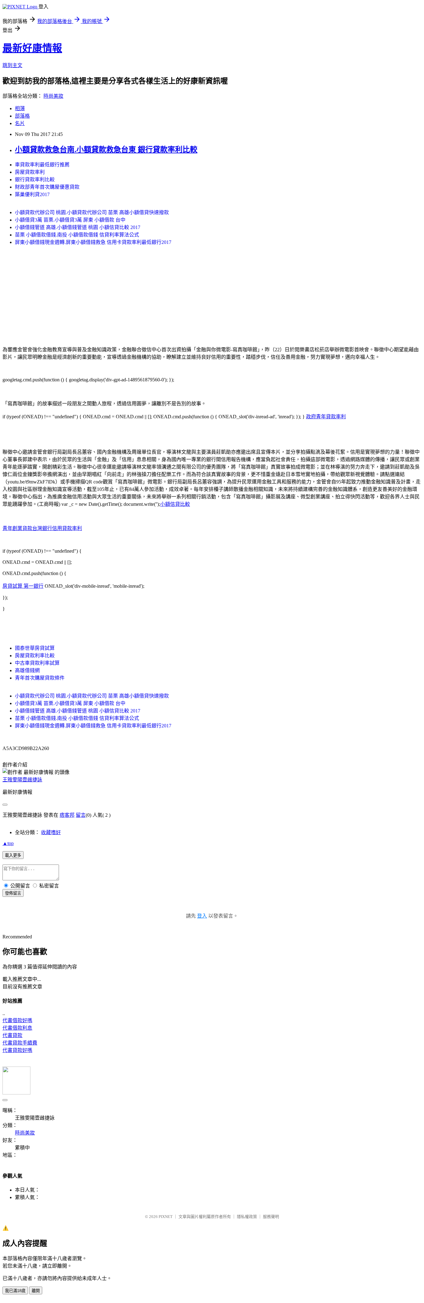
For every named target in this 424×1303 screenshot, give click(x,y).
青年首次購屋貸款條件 (40, 678)
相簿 (20, 108)
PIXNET (166, 1216)
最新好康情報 (32, 48)
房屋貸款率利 (30, 172)
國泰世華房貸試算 (35, 648)
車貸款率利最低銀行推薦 (42, 164)
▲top (8, 843)
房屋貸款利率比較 (35, 655)
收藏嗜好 (51, 832)
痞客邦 (67, 815)
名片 (20, 123)
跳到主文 (12, 65)
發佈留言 (13, 893)
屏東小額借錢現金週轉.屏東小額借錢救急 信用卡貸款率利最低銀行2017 (93, 242)
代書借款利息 (17, 1028)
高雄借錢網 (27, 670)
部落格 (22, 116)
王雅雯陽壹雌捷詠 (22, 779)
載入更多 (13, 855)
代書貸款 (12, 1035)
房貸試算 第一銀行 (22, 586)
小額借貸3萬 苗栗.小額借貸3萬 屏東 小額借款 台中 (70, 219)
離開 (36, 1290)
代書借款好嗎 (17, 1020)
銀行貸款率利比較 (35, 179)
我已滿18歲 (15, 1290)
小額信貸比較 (175, 504)
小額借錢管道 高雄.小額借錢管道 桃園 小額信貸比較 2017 (77, 227)
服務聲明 (271, 1216)
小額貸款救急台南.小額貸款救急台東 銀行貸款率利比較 (106, 150)
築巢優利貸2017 (32, 194)
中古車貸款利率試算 (37, 663)
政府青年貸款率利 (326, 416)
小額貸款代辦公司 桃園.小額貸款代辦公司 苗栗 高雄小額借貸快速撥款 (92, 212)
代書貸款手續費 (19, 1042)
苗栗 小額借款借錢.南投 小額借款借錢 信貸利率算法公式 (77, 234)
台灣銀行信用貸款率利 (57, 528)
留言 (81, 815)
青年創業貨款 (17, 528)
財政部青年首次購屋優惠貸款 (47, 187)
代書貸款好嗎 (17, 1050)
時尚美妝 (53, 96)
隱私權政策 (247, 1216)
